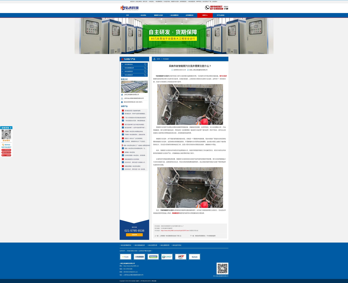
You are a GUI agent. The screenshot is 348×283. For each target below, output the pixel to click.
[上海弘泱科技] (130, 8)
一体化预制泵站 (128, 64)
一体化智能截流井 (129, 68)
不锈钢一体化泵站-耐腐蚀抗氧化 (134, 131)
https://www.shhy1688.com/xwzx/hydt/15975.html (175, 230)
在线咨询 (134, 234)
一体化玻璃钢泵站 (125, 245)
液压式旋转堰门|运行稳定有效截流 (134, 124)
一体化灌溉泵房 (128, 75)
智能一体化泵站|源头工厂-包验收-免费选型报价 (137, 145)
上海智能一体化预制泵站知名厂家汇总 (170, 235)
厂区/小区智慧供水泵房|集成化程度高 (135, 117)
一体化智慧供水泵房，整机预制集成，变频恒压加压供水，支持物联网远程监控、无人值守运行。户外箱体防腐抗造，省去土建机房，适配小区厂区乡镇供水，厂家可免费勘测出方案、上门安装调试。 (136, 120)
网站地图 (154, 281)
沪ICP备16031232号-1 (146, 281)
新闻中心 (205, 15)
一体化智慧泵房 (174, 15)
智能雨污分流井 (158, 15)
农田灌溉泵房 (189, 15)
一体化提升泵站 (176, 245)
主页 (127, 15)
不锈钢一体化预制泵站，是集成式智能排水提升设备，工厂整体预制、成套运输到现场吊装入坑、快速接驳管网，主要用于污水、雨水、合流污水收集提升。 (136, 134)
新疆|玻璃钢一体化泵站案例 (132, 166)
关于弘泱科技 (220, 15)
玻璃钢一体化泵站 (130, 152)
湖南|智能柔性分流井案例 (132, 159)
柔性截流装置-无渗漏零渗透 (132, 110)
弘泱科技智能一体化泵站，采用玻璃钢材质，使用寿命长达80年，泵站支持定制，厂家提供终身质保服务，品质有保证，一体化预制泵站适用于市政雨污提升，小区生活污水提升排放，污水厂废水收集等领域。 (136, 155)
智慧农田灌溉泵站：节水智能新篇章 (205, 235)
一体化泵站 (143, 15)
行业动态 (166, 59)
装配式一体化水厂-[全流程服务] (133, 138)
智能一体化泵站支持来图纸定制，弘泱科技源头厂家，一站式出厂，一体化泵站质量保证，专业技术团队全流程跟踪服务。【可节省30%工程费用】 (136, 148)
